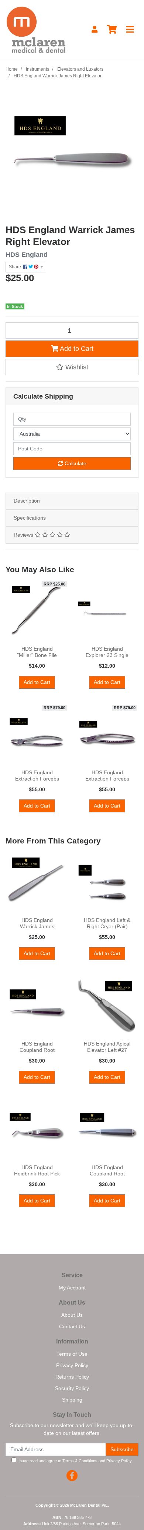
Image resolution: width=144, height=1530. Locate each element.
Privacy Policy (72, 1365)
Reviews (24, 535)
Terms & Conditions (79, 1461)
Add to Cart (75, 348)
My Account (72, 1288)
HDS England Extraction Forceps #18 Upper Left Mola (37, 778)
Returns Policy (72, 1377)
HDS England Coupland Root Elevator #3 (107, 1173)
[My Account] (94, 29)
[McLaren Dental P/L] (36, 29)
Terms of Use (72, 1354)
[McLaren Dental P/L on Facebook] (72, 1475)
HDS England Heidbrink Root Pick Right (37, 1173)
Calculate (74, 463)
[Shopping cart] (111, 29)
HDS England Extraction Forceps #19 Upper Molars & (107, 778)
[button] (72, 367)
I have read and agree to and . (74, 1461)
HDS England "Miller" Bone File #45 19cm (37, 655)
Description (27, 501)
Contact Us (72, 1326)
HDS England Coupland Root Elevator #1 (37, 1050)
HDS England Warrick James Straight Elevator (37, 926)
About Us (72, 1315)
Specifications (30, 518)
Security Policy (72, 1388)
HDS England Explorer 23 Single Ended (107, 655)
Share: (16, 266)
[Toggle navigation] (129, 29)
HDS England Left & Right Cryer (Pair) (107, 923)
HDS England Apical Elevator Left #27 (107, 1047)
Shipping (72, 1400)
